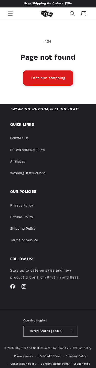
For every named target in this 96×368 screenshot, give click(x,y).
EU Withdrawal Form (27, 149)
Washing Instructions (28, 173)
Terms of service (49, 356)
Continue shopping (48, 78)
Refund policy (82, 348)
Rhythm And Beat (27, 348)
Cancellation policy (23, 364)
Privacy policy (23, 356)
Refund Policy (21, 217)
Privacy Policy (21, 205)
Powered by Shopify (54, 348)
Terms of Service (24, 240)
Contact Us (19, 138)
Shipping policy (76, 356)
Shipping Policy (23, 228)
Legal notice (81, 364)
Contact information (55, 364)
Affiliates (17, 161)
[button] (10, 13)
